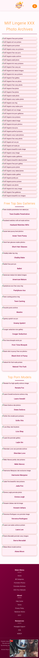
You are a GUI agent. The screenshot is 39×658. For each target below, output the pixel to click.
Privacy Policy (19, 608)
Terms (19, 605)
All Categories (19, 579)
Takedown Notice (19, 612)
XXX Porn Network (19, 590)
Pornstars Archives (20, 586)
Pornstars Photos (19, 583)
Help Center (19, 601)
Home (19, 576)
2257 (19, 615)
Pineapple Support (19, 626)
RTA (19, 630)
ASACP (19, 634)
